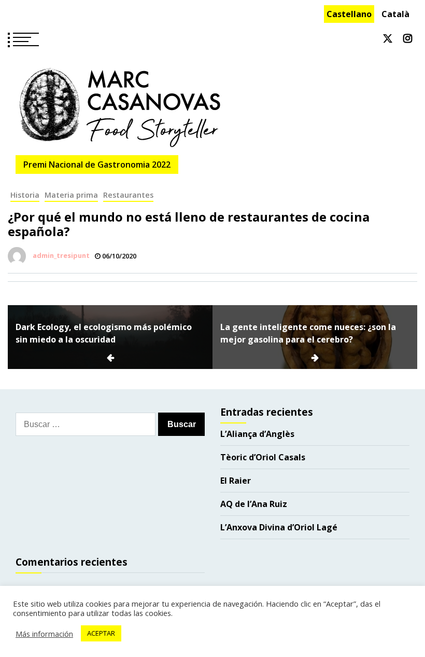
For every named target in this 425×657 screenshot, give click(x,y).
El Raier (235, 480)
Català (395, 14)
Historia (24, 195)
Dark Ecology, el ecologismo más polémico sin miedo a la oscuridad (104, 333)
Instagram (407, 38)
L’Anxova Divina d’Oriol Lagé (278, 527)
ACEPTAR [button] (101, 633)
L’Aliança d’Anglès (257, 434)
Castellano (349, 14)
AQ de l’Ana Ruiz (253, 504)
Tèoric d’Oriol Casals (262, 457)
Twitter (387, 38)
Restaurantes (128, 195)
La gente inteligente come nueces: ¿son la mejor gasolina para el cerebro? (308, 333)
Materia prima (71, 195)
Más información (44, 633)
